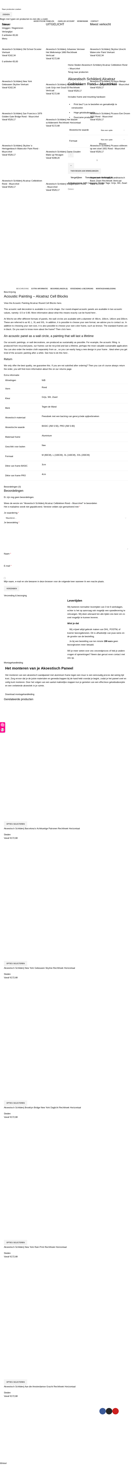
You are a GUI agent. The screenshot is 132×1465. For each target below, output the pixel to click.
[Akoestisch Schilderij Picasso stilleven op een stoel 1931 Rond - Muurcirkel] (99, 134)
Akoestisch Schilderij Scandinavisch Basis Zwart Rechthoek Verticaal (107, 179)
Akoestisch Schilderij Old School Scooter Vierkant (22, 51)
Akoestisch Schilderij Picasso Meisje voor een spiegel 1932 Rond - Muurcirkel (109, 83)
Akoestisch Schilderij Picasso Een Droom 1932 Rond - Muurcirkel (110, 115)
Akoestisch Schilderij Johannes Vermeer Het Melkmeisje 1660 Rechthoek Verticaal (65, 52)
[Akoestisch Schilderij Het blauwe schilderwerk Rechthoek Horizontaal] (55, 108)
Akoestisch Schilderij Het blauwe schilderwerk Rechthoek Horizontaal (63, 121)
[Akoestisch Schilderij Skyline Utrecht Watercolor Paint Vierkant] (99, 38)
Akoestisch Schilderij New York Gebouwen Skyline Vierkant (17, 83)
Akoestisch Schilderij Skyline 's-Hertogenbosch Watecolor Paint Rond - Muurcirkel (20, 148)
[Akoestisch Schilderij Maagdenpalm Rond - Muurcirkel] (55, 172)
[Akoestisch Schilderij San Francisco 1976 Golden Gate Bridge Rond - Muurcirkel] (11, 102)
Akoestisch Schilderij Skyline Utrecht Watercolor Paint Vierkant (108, 51)
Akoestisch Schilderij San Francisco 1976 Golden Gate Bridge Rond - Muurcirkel (22, 115)
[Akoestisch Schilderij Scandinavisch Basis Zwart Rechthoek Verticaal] (99, 166)
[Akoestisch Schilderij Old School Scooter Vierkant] (11, 38)
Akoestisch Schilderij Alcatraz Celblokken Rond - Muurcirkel (22, 182)
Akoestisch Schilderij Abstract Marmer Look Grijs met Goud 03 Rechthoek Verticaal (64, 87)
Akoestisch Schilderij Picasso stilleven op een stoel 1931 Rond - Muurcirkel (108, 147)
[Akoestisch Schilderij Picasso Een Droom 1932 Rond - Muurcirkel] (99, 102)
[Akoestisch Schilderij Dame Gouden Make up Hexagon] (55, 140)
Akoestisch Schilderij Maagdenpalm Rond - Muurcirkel (66, 185)
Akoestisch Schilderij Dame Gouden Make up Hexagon (63, 153)
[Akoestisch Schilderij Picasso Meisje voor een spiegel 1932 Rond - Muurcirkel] (99, 70)
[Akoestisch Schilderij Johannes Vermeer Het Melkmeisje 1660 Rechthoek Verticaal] (55, 38)
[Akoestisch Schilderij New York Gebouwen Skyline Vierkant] (11, 70)
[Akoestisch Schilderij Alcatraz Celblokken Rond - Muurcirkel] (11, 169)
